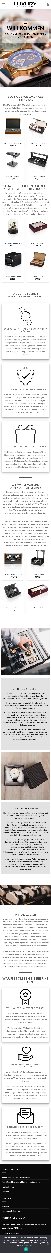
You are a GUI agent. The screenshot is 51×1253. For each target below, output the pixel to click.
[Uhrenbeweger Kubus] (13, 262)
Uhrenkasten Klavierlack (13, 143)
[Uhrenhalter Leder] (13, 162)
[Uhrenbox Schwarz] (38, 162)
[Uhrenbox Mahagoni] (38, 229)
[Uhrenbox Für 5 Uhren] (38, 594)
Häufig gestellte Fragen (12, 1211)
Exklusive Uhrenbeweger (13, 243)
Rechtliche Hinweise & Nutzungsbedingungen (21, 1182)
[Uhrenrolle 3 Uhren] (38, 129)
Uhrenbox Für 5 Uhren (38, 608)
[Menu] (3, 4)
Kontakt (5, 1206)
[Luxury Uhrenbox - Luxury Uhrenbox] (25, 4)
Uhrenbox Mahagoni (38, 243)
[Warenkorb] (48, 4)
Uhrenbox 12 (38, 277)
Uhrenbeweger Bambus (13, 575)
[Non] (48, 1245)
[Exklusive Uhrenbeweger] (13, 229)
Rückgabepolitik (9, 1187)
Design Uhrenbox (38, 575)
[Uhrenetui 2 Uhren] (13, 594)
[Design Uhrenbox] (38, 560)
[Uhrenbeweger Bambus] (13, 560)
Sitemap (5, 1191)
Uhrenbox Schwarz (38, 176)
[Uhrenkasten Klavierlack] (13, 129)
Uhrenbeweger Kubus (13, 277)
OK (26, 1249)
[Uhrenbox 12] (38, 262)
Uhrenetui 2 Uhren (13, 608)
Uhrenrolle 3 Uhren (38, 143)
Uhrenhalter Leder (13, 176)
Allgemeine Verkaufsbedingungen (16, 1177)
